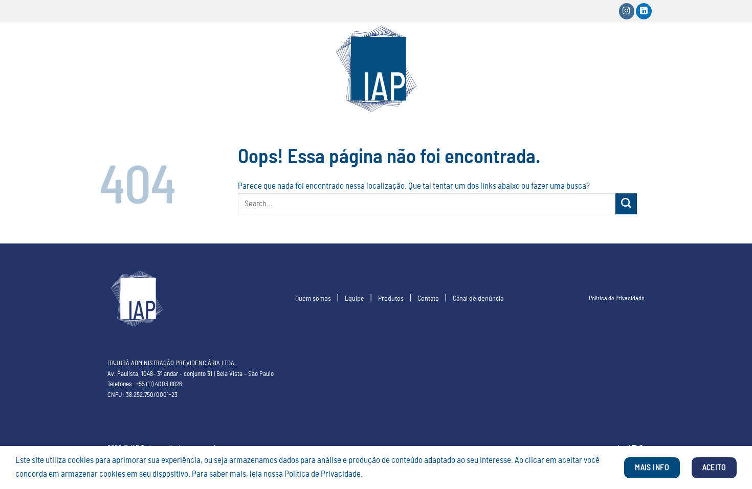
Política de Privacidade (322, 474)
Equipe (354, 298)
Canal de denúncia (478, 298)
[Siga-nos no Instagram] (627, 11)
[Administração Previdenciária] (376, 69)
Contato (428, 298)
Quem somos (313, 298)
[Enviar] (626, 203)
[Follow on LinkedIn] (644, 11)
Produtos (391, 298)
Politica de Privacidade (617, 298)
